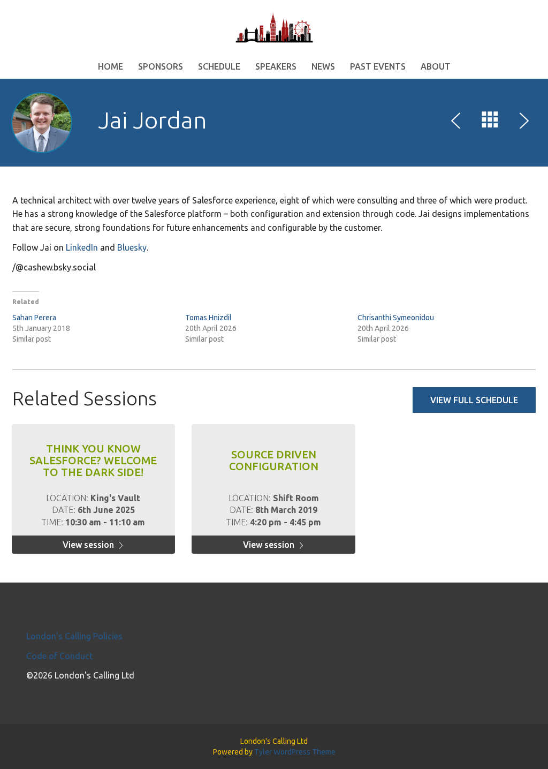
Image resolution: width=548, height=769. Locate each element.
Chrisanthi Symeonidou (395, 317)
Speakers (275, 66)
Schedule (219, 66)
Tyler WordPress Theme (295, 752)
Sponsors (160, 66)
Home (110, 66)
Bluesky (132, 247)
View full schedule (474, 400)
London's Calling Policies (74, 636)
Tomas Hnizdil (208, 317)
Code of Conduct (59, 656)
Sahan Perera (34, 317)
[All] (490, 122)
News (323, 66)
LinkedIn (82, 247)
